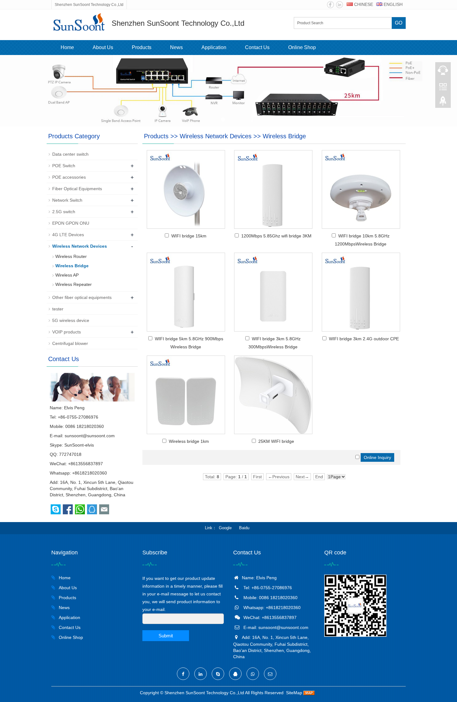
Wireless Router (71, 256)
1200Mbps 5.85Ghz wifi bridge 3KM (276, 235)
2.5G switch (63, 211)
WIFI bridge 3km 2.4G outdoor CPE (364, 338)
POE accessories (69, 177)
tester (57, 308)
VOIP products (66, 331)
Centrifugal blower (70, 343)
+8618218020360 (89, 472)
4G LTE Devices (68, 234)
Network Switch (67, 200)
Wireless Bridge (284, 136)
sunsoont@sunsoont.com (90, 435)
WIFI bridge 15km (188, 235)
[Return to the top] (443, 103)
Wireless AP (67, 275)
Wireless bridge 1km (189, 441)
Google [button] (225, 527)
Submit (166, 635)
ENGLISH (392, 4)
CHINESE (363, 4)
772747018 (70, 454)
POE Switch (63, 165)
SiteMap (294, 692)
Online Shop (302, 47)
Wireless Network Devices (216, 136)
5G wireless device (70, 320)
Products (141, 47)
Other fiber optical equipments (82, 297)
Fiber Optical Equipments (77, 188)
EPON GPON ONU (70, 223)
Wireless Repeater (73, 284)
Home (67, 47)
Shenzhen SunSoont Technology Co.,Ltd (204, 692)
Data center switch (70, 154)
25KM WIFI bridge (276, 441)
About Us (103, 47)
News (176, 47)
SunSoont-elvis (79, 445)
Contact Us (257, 47)
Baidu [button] (244, 527)
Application (213, 47)
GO (398, 22)
